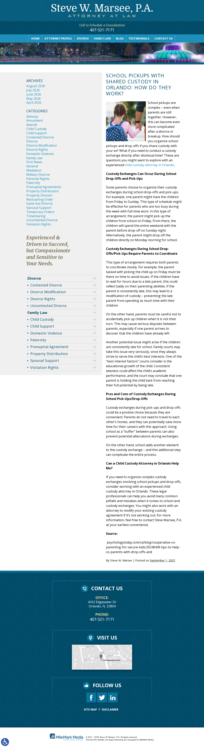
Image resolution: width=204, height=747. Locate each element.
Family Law (102, 38)
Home (35, 38)
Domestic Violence (40, 154)
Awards (31, 124)
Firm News (34, 162)
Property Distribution (42, 191)
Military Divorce (38, 174)
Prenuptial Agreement (49, 346)
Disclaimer (110, 709)
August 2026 (35, 86)
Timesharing (35, 216)
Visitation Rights (38, 224)
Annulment (34, 120)
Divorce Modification (41, 145)
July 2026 (33, 90)
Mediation (33, 170)
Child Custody (36, 129)
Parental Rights (37, 179)
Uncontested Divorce (42, 220)
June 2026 (33, 94)
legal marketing (116, 740)
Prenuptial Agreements (43, 187)
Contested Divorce (40, 137)
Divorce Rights (37, 149)
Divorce (83, 38)
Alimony (32, 116)
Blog (120, 38)
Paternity (33, 183)
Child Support (36, 133)
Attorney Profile (58, 38)
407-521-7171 (102, 30)
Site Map (90, 709)
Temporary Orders (40, 212)
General (32, 166)
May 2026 (33, 98)
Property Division (39, 195)
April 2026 (33, 102)
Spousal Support (38, 207)
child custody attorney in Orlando (149, 165)
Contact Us (163, 38)
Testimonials (138, 38)
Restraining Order (39, 199)
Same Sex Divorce (39, 203)
